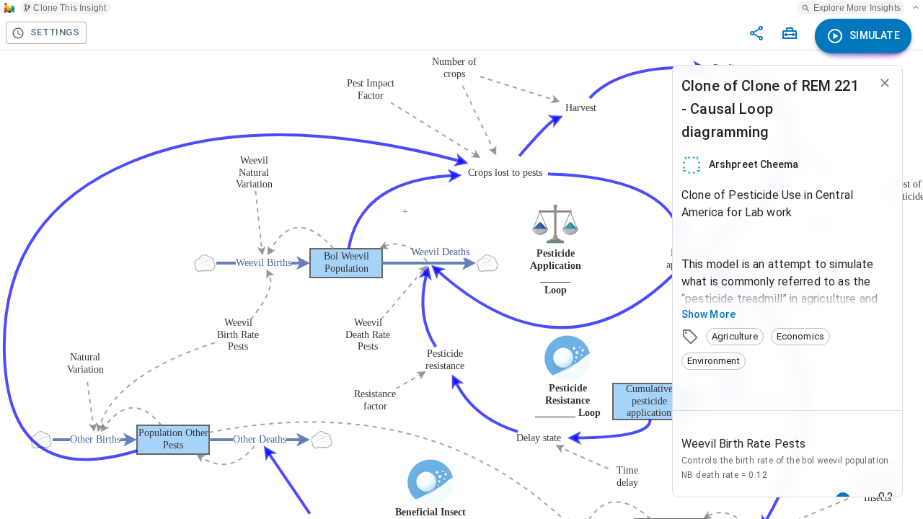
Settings (54, 32)
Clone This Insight (69, 8)
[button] (735, 336)
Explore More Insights (857, 8)
